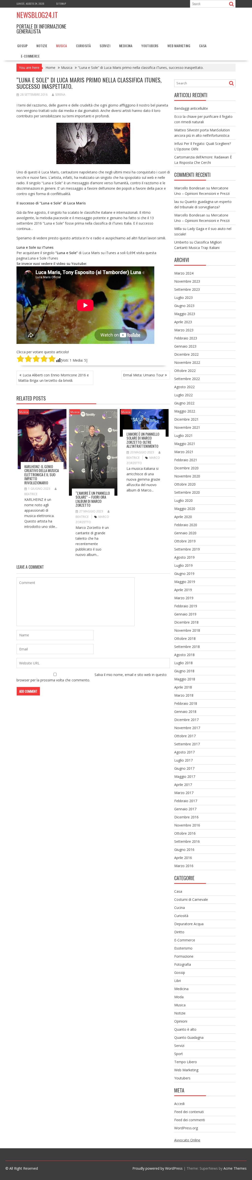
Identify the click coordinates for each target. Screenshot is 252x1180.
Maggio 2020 (184, 508)
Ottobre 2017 (185, 736)
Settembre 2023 (187, 289)
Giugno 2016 (184, 849)
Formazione (183, 956)
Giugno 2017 (184, 768)
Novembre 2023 (187, 281)
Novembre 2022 (187, 362)
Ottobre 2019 (185, 541)
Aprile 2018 (183, 687)
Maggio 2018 (184, 679)
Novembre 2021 (187, 427)
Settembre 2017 (187, 744)
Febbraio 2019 (185, 606)
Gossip (22, 45)
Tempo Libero (185, 1061)
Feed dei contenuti (189, 1111)
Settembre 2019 (187, 549)
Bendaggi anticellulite (191, 108)
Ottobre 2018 (185, 638)
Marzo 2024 (183, 273)
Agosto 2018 (184, 654)
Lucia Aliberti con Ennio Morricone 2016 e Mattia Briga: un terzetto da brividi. (53, 378)
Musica (61, 45)
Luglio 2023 (183, 297)
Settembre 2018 (187, 646)
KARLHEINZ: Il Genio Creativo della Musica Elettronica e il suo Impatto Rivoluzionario (41, 474)
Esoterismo (183, 948)
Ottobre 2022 (185, 370)
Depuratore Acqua (189, 923)
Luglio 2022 (183, 395)
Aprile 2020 (183, 516)
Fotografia (182, 964)
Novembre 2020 (187, 476)
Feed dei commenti (189, 1120)
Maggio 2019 (184, 581)
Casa (203, 45)
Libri (177, 980)
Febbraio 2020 (185, 524)
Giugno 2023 (184, 305)
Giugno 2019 (184, 573)
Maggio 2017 (184, 776)
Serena (60, 94)
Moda (179, 997)
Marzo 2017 (183, 792)
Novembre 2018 (187, 630)
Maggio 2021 (184, 443)
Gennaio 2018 (185, 711)
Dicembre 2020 (186, 468)
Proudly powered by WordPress (157, 1168)
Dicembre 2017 (186, 719)
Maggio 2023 (184, 313)
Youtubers (149, 45)
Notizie (41, 45)
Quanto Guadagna (189, 1037)
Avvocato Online (187, 1140)
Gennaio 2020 (185, 533)
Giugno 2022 (184, 403)
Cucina (179, 907)
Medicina (125, 45)
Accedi (179, 1103)
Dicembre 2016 (186, 817)
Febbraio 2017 (185, 800)
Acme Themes (235, 1168)
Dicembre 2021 (186, 419)
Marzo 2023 (183, 330)
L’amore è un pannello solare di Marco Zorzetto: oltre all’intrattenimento (142, 440)
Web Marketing (178, 45)
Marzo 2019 (183, 598)
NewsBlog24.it (37, 15)
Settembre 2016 (187, 841)
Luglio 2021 (183, 435)
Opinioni (180, 1021)
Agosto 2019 (184, 557)
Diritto (179, 932)
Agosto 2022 (184, 386)
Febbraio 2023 (185, 338)
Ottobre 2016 (185, 833)
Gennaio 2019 (185, 614)
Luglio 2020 (183, 500)
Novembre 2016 (187, 825)
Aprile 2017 (183, 784)
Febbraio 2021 (185, 460)
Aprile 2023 (183, 322)
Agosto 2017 (184, 752)
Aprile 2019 (183, 589)
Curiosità (83, 45)
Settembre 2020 (187, 492)
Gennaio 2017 (185, 809)
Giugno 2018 (184, 671)
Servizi (105, 45)
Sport (178, 1053)
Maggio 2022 (184, 411)
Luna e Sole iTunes (43, 258)
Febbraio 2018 (185, 703)
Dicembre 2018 (186, 622)
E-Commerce (30, 56)
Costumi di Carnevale (191, 899)
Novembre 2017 (187, 727)
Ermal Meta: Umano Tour (143, 375)
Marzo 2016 (183, 865)
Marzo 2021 (183, 451)
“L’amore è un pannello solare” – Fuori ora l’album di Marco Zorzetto (93, 499)
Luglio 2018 (183, 662)
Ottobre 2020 (185, 484)
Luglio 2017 (183, 760)
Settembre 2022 (187, 378)
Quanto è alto (185, 1029)
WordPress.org (186, 1128)
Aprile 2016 (183, 857)
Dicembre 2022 (186, 354)
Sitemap (61, 3)
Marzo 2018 (183, 695)
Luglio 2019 (183, 565)
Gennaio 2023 (185, 346)
